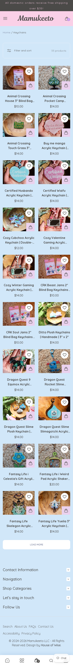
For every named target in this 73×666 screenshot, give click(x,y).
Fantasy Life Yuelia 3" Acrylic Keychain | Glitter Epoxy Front (54, 523)
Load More (36, 544)
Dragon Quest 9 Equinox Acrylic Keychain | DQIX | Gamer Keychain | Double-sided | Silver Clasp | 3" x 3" (19, 382)
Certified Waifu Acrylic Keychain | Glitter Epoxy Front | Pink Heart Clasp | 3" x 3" (54, 193)
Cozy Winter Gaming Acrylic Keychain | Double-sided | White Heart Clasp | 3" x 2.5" (18, 287)
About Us (20, 626)
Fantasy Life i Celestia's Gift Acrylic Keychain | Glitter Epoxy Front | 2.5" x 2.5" (18, 476)
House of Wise (51, 645)
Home (6, 32)
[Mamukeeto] (35, 18)
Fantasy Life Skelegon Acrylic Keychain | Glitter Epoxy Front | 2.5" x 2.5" (19, 523)
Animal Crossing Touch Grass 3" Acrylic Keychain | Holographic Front (18, 145)
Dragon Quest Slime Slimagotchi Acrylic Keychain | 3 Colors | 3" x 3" (54, 429)
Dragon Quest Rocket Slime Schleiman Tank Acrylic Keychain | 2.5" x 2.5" (54, 382)
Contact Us (46, 626)
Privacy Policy (31, 633)
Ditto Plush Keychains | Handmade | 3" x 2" (54, 334)
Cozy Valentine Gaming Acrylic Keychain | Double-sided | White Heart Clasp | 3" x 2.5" (54, 240)
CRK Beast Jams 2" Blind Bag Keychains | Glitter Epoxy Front (54, 287)
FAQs (32, 626)
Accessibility (11, 633)
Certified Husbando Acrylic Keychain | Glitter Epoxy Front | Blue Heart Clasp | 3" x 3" (19, 193)
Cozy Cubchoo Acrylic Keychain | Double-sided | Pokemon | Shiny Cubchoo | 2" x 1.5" (18, 240)
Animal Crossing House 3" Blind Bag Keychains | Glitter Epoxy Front (19, 98)
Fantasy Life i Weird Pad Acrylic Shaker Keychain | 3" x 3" (54, 476)
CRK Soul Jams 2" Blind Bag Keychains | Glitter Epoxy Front (18, 334)
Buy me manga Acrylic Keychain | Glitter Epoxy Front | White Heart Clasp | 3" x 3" (54, 145)
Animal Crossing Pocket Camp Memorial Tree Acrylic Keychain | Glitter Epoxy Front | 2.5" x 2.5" (54, 98)
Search (8, 626)
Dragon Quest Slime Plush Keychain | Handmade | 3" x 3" (19, 429)
